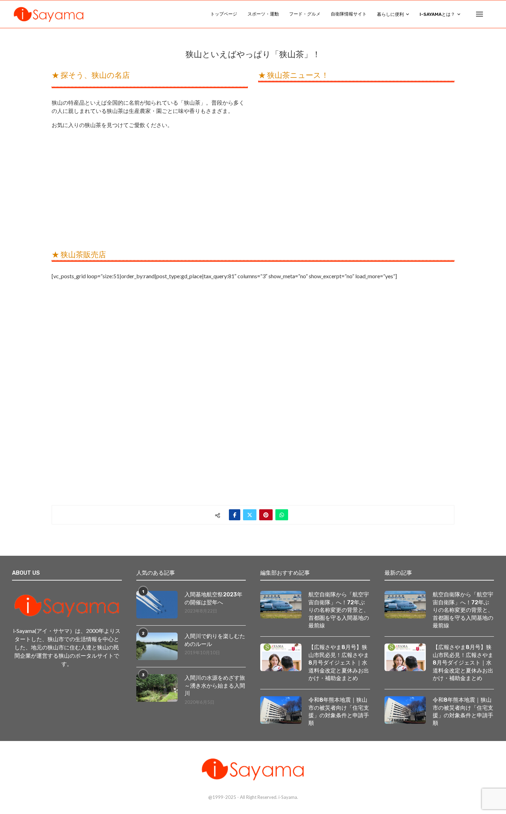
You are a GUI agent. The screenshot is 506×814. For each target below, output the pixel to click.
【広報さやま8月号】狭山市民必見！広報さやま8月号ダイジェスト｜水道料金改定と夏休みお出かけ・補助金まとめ (338, 662)
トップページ (223, 14)
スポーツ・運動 (263, 14)
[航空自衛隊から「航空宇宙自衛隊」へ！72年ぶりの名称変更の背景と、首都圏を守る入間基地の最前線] (281, 604)
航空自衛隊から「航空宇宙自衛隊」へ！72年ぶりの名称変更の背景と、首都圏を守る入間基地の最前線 (338, 610)
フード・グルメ (304, 14)
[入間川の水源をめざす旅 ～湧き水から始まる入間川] (157, 688)
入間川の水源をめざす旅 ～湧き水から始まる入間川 (215, 686)
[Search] (490, 14)
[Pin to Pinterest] (266, 514)
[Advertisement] (150, 189)
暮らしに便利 (390, 14)
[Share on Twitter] (249, 514)
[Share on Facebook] (234, 514)
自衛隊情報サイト (349, 14)
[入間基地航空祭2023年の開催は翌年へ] (157, 604)
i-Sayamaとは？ (437, 14)
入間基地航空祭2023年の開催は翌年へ (213, 598)
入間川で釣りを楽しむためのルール (215, 640)
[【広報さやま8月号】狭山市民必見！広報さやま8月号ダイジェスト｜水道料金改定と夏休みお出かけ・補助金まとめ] (281, 657)
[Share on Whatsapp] (281, 514)
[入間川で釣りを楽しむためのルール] (157, 646)
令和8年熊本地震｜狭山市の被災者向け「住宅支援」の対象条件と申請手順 (338, 711)
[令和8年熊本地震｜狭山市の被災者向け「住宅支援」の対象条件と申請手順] (281, 710)
